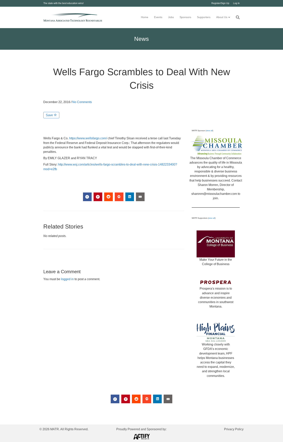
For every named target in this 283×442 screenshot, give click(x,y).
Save (50, 115)
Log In (236, 3)
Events (158, 17)
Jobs (171, 17)
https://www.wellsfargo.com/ (88, 138)
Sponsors (185, 17)
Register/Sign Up (220, 3)
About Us (221, 17)
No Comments (82, 102)
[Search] (236, 17)
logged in (67, 279)
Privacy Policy (234, 429)
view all (209, 130)
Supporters (203, 17)
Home (144, 17)
